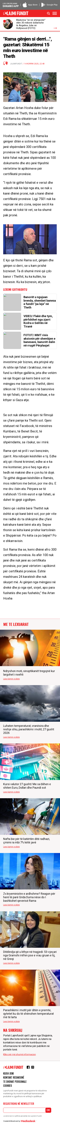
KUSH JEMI (8, 1073)
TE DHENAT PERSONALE (15, 1081)
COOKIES (7, 1085)
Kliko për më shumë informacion (19, 1054)
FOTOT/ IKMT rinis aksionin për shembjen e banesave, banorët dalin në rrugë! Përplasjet (39, 340)
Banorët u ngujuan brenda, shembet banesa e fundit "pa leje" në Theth (40, 302)
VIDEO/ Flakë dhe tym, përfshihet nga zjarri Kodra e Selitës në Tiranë (38, 321)
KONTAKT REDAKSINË (13, 1077)
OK (48, 1110)
